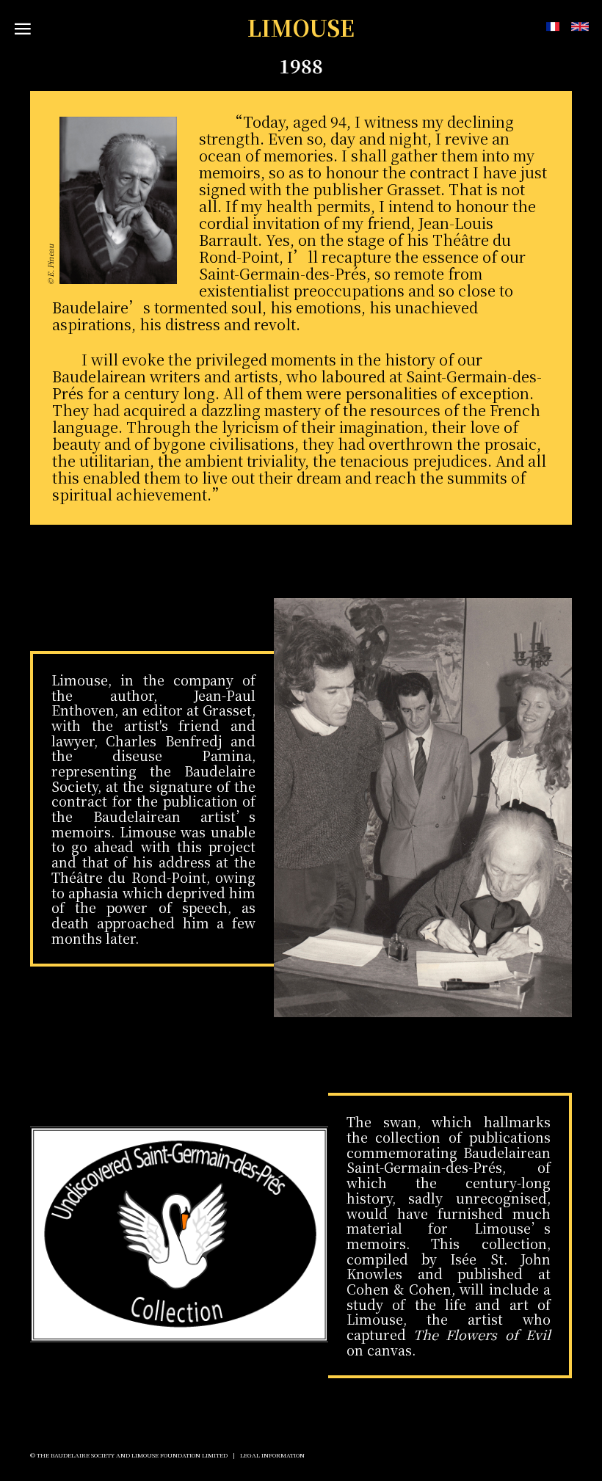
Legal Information (272, 1455)
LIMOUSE (301, 27)
